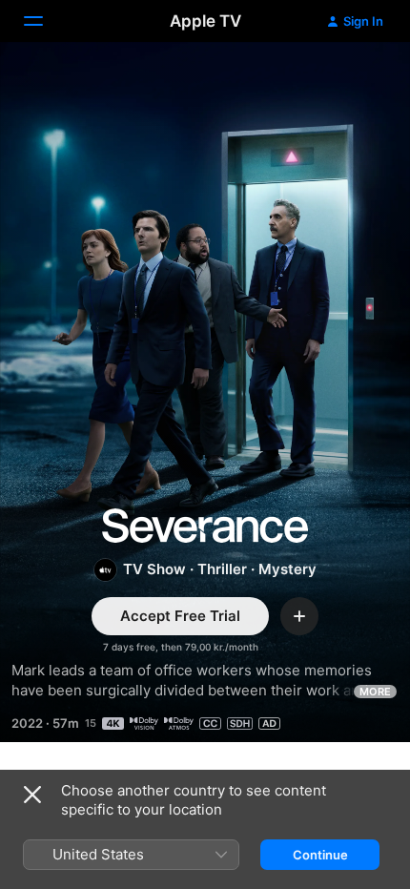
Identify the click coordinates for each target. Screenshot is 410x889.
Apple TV (205, 21)
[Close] (32, 794)
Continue (320, 854)
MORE (375, 691)
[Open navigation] (45, 21)
